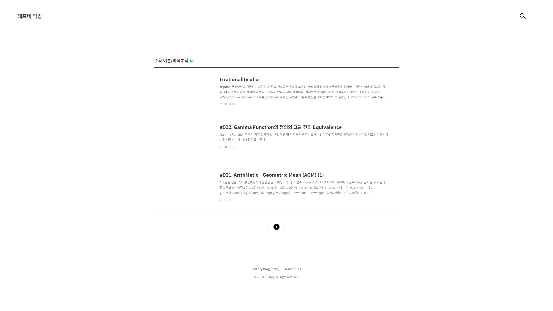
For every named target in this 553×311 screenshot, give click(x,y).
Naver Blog (293, 269)
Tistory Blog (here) (265, 269)
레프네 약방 (29, 16)
